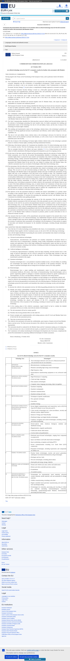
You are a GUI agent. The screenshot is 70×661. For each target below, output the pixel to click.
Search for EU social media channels (10, 590)
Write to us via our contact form (9, 582)
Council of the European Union (9, 611)
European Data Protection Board (9, 630)
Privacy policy (5, 598)
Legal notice (5, 531)
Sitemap (4, 524)
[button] (35, 659)
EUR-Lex (6, 10)
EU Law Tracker (5, 564)
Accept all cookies (11, 657)
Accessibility (5, 534)
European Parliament (7, 607)
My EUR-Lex (60, 7)
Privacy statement (6, 536)
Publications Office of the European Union (25, 514)
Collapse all (64, 40)
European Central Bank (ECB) (9, 616)
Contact (3, 523)
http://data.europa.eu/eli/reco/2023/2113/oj (33, 33)
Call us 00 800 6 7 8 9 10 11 (8, 578)
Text (6, 49)
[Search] (67, 18)
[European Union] (5, 570)
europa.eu (12, 572)
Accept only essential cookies (29, 657)
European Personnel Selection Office (10, 632)
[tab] (35, 42)
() (24, 87)
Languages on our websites (8, 596)
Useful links (4, 546)
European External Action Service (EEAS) (11, 620)
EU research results (6, 555)
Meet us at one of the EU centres (9, 584)
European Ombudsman (7, 627)
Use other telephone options (8, 580)
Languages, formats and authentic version (16, 42)
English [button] (66, 7)
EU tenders (4, 553)
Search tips (17, 21)
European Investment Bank (8, 625)
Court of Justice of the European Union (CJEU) (13, 614)
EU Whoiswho (5, 557)
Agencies (4, 636)
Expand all (57, 40)
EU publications (5, 559)
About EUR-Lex (5, 542)
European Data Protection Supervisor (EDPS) (12, 629)
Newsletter (4, 544)
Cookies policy (5, 532)
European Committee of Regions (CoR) (11, 623)
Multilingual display (10, 46)
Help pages (4, 521)
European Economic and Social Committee (12, 622)
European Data (5, 552)
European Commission (7, 613)
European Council (6, 609)
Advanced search (64, 21)
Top (6, 501)
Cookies (4, 601)
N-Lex (3, 562)
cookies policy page (33, 650)
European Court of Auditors (8, 618)
